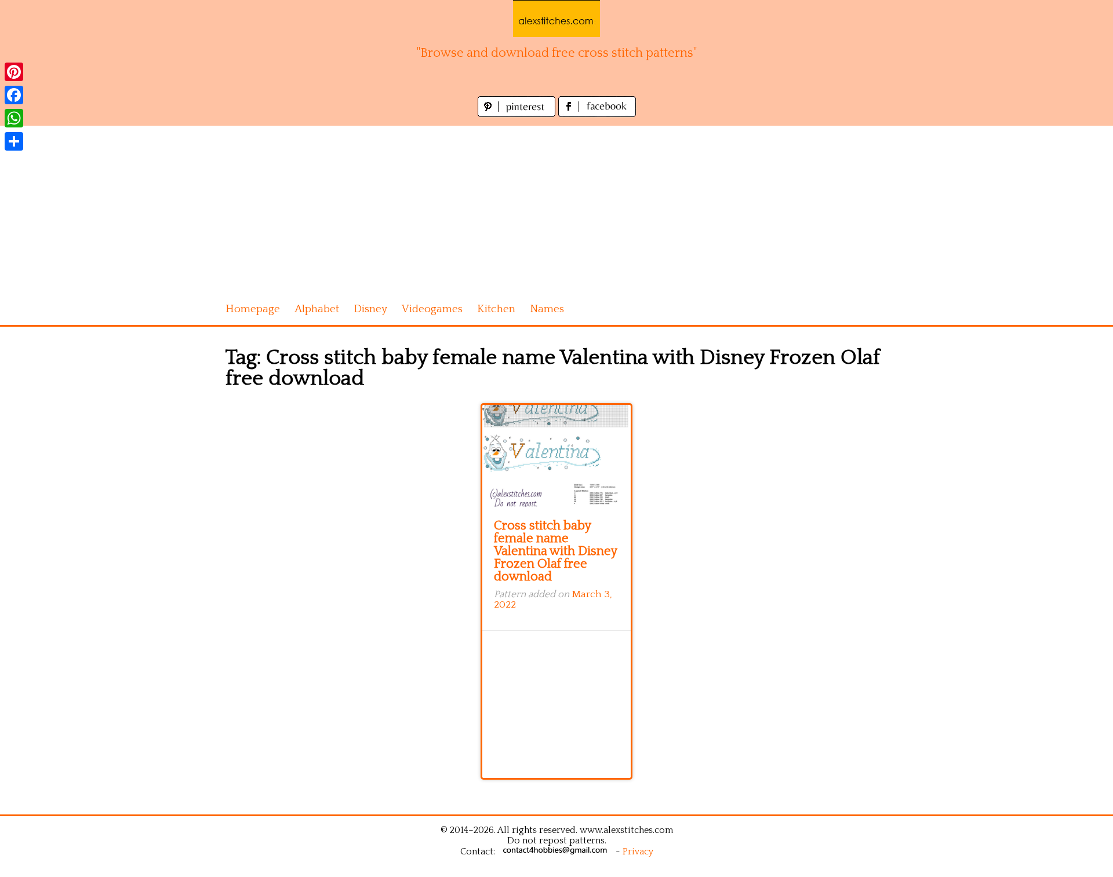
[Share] (14, 141)
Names (547, 309)
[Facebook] (14, 95)
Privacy (638, 851)
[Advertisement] (556, 207)
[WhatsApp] (14, 118)
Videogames (432, 309)
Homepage (252, 309)
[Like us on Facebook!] (597, 114)
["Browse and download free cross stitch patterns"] (556, 18)
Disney (370, 309)
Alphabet (316, 309)
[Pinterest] (14, 71)
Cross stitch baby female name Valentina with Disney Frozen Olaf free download (555, 551)
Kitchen (496, 309)
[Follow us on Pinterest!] (518, 114)
